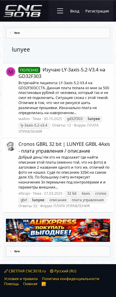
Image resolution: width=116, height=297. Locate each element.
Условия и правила (21, 278)
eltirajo (24, 193)
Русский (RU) (65, 271)
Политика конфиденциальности (70, 278)
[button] (60, 11)
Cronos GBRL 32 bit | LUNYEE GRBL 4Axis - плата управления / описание (64, 147)
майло (24, 118)
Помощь (11, 283)
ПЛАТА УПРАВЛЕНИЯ (72, 205)
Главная (30, 283)
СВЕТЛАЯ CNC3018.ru (27, 271)
